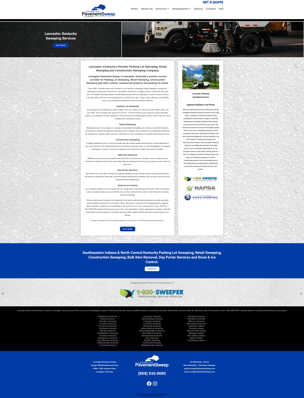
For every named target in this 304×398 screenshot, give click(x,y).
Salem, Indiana (196, 338)
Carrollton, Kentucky (107, 321)
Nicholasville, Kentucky (152, 335)
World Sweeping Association (113, 209)
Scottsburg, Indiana (196, 340)
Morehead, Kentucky (152, 326)
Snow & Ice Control (127, 185)
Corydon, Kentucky (108, 323)
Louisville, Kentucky (152, 323)
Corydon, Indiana (196, 328)
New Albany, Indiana (196, 335)
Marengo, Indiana (196, 333)
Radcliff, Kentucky (152, 340)
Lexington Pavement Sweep (108, 220)
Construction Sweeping (128, 140)
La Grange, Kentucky (108, 345)
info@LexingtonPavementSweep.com (199, 369)
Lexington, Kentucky (152, 321)
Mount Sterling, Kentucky (152, 328)
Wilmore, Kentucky (196, 321)
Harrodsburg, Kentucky (108, 340)
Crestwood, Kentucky (107, 326)
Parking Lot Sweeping (127, 106)
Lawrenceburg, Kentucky (152, 319)
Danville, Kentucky (108, 331)
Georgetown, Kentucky (108, 338)
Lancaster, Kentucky (152, 316)
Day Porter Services (127, 170)
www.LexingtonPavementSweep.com (199, 372)
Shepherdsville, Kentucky (152, 345)
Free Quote (132, 220)
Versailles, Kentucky (196, 319)
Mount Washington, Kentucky (152, 331)
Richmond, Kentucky (152, 343)
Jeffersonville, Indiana (196, 331)
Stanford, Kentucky (196, 316)
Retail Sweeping (127, 124)
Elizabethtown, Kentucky (107, 333)
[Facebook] (149, 383)
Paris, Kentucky (152, 338)
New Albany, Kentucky (152, 333)
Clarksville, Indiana (196, 326)
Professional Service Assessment (151, 220)
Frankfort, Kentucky (107, 335)
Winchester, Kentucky (196, 323)
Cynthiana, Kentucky (107, 328)
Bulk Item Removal (127, 155)
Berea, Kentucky (108, 319)
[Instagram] (155, 383)
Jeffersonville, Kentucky (107, 343)
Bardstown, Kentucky (107, 316)
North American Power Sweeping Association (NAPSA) (146, 206)
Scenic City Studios (158, 395)
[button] (2, 293)
